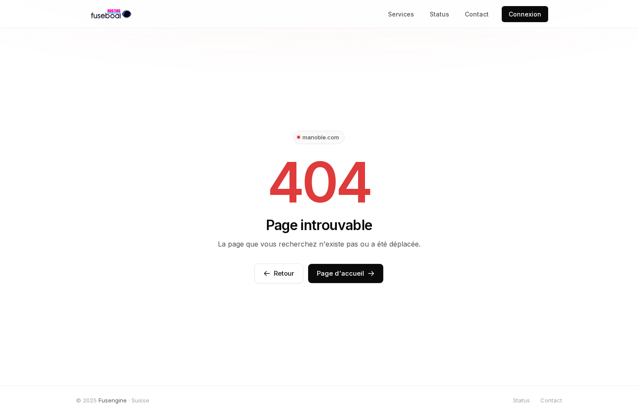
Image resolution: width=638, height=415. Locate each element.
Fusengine (113, 400)
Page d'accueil (340, 273)
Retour (284, 273)
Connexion (525, 14)
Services (401, 14)
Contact (477, 14)
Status (439, 14)
